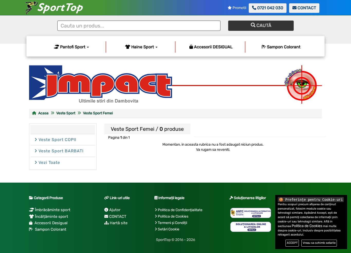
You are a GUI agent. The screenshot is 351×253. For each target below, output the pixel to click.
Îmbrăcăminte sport (52, 210)
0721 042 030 (269, 7)
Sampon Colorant (283, 46)
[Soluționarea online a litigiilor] (250, 227)
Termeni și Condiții (172, 223)
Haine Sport (142, 46)
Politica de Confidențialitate (180, 210)
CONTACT (306, 7)
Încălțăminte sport (51, 216)
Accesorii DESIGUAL (213, 46)
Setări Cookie (168, 229)
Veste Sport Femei (98, 113)
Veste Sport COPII (56, 139)
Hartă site (118, 223)
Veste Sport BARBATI (60, 150)
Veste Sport (65, 113)
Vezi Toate (48, 162)
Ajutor (114, 210)
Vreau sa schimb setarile (319, 243)
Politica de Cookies (173, 216)
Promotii (239, 8)
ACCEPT (292, 243)
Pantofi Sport (72, 46)
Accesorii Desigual (50, 223)
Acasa (43, 113)
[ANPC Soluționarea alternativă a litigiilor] (250, 213)
